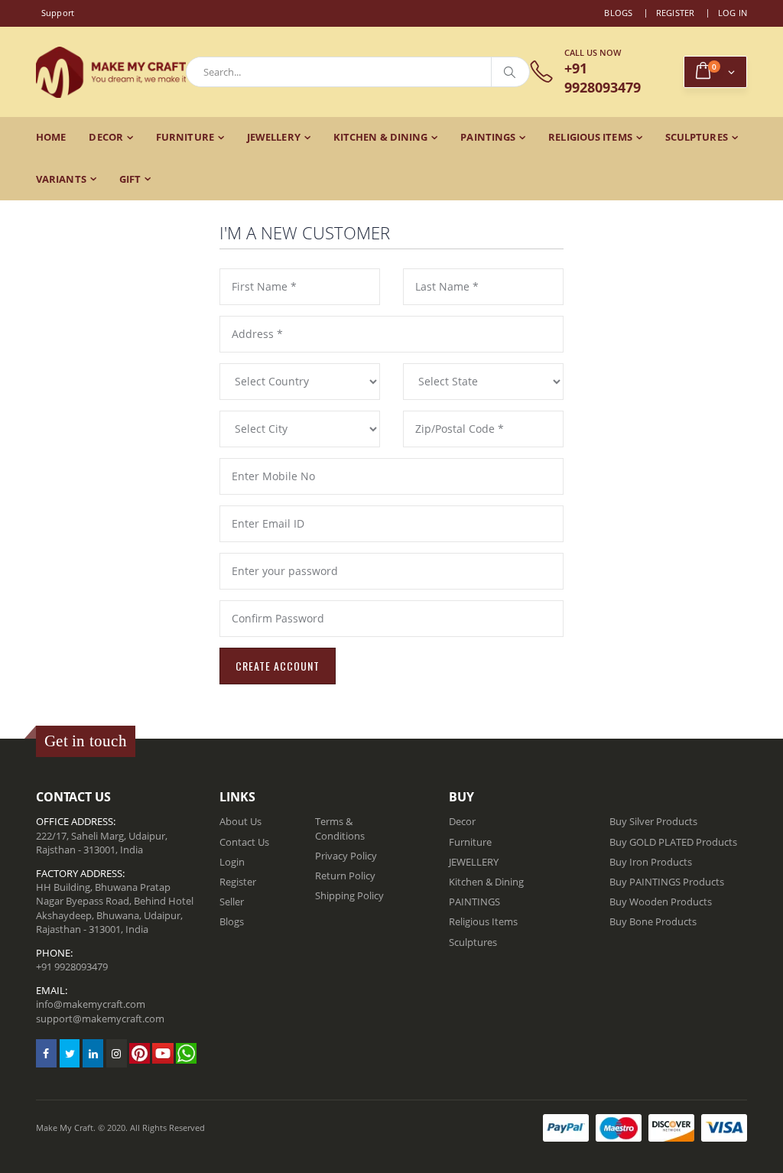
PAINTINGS (487, 137)
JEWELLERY (274, 137)
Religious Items (590, 137)
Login (232, 862)
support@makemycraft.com (100, 1018)
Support (58, 12)
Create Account (278, 666)
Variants (61, 179)
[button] (715, 72)
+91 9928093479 (72, 966)
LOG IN (733, 12)
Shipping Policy (349, 895)
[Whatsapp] (186, 1053)
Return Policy (345, 875)
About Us (240, 821)
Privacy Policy (346, 856)
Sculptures (696, 137)
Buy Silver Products (653, 821)
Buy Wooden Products (660, 901)
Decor (106, 137)
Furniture (185, 137)
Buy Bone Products (653, 921)
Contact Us (244, 842)
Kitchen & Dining (380, 137)
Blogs (618, 12)
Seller (231, 901)
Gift (130, 179)
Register (675, 12)
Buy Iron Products (650, 862)
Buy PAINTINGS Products (666, 882)
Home (51, 137)
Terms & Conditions (340, 828)
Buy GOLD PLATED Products (673, 842)
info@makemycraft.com (90, 1004)
